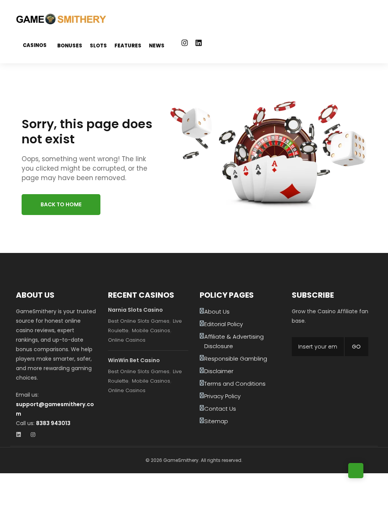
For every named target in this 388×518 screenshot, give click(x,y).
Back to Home (61, 204)
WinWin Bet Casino (134, 360)
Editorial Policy (223, 324)
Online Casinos (127, 340)
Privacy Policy (222, 396)
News (156, 45)
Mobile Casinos (151, 330)
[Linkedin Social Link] (199, 43)
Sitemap (216, 421)
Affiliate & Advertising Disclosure (234, 341)
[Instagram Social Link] (185, 43)
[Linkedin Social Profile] (21, 435)
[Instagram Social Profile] (35, 435)
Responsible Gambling (235, 359)
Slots (98, 45)
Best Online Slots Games (138, 321)
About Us (217, 312)
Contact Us (220, 409)
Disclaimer (218, 371)
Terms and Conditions (235, 384)
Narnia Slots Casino (135, 310)
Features (127, 45)
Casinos (35, 45)
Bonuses (69, 45)
